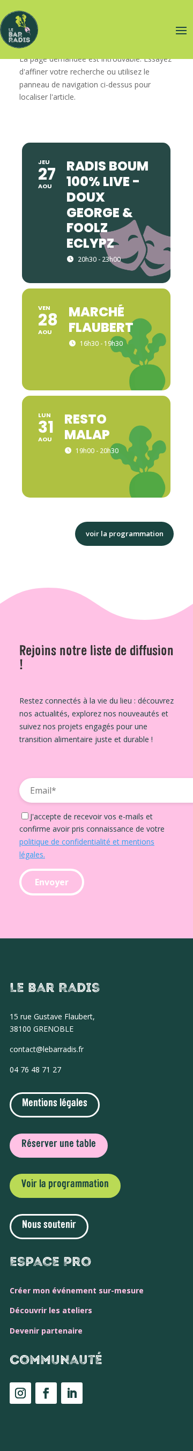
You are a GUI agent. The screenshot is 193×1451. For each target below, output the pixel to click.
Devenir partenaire (46, 1331)
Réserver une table (58, 1144)
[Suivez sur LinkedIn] (72, 1393)
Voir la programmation (65, 1184)
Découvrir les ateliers (51, 1310)
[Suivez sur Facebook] (46, 1393)
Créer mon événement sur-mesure (77, 1290)
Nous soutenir (49, 1225)
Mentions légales (54, 1103)
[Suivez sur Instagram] (20, 1393)
